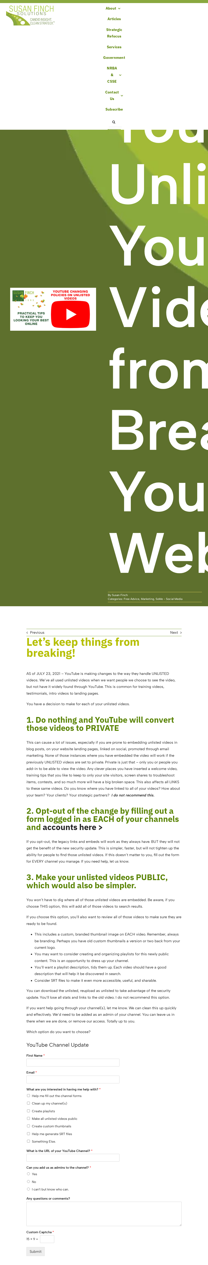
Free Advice (131, 599)
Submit (35, 1251)
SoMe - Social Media (169, 599)
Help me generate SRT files (52, 1134)
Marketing (147, 599)
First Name (35, 1055)
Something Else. (44, 1141)
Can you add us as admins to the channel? (58, 1167)
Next (174, 632)
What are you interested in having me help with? (63, 1089)
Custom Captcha (40, 1232)
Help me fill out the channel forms (57, 1096)
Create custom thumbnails (51, 1126)
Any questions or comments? (48, 1198)
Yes (34, 1174)
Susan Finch (120, 595)
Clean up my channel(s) (49, 1103)
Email (31, 1072)
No (34, 1182)
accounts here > (73, 827)
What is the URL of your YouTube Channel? (59, 1151)
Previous (37, 632)
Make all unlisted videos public (54, 1119)
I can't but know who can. (50, 1189)
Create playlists (43, 1111)
